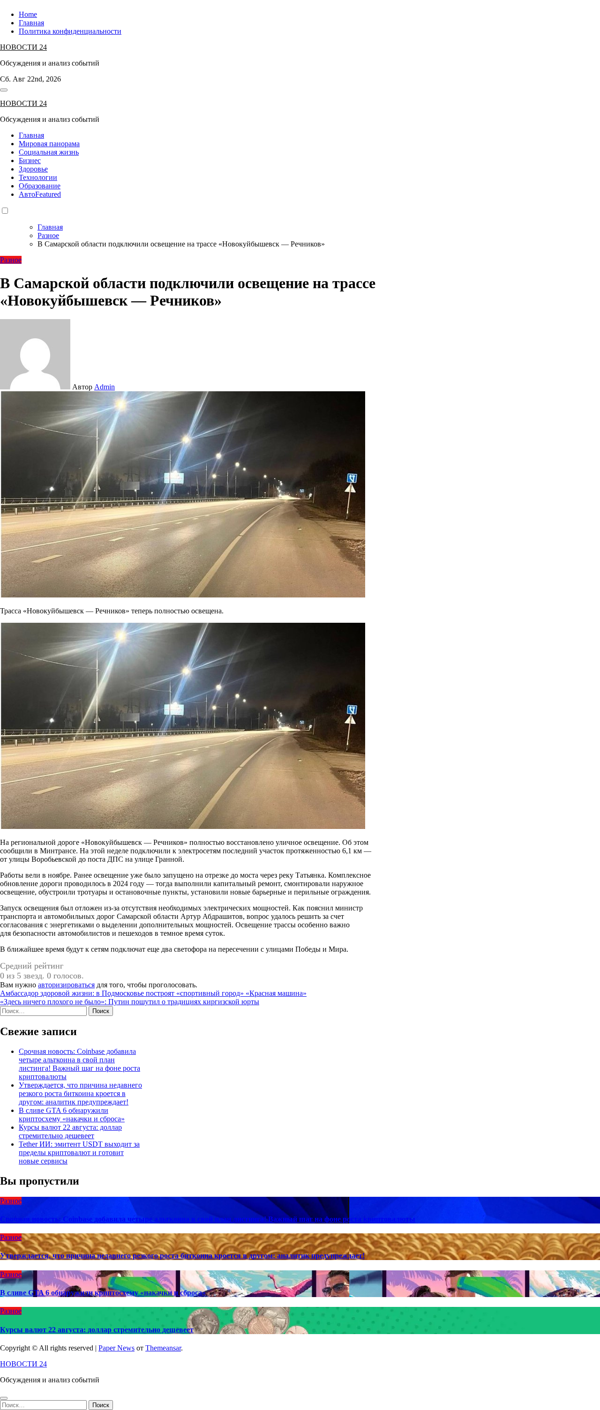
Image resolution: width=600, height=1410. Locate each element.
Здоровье (33, 169)
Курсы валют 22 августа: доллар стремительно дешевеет (70, 1131)
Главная (31, 23)
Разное (11, 260)
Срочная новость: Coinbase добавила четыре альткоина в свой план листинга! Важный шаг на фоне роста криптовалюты (79, 1064)
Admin (104, 387)
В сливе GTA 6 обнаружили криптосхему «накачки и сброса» (72, 1114)
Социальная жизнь (49, 152)
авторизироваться (66, 985)
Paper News (116, 1348)
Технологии (38, 177)
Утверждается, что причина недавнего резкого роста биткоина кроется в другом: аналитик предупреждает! (80, 1093)
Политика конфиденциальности (70, 31)
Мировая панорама (49, 144)
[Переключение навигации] (4, 90)
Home (28, 14)
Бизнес (30, 160)
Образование (39, 186)
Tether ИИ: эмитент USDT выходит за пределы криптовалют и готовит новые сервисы (79, 1152)
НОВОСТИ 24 (23, 47)
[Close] (4, 1398)
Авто (40, 194)
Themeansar (163, 1348)
